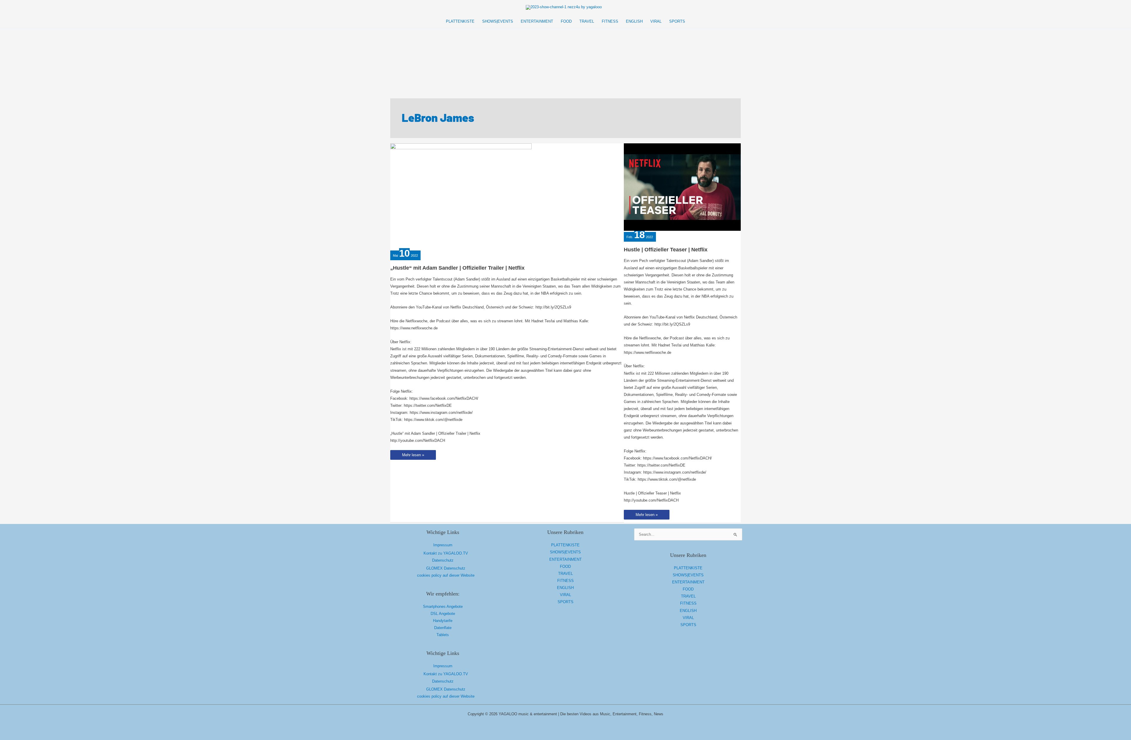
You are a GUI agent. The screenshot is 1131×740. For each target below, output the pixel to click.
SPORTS (565, 602)
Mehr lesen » (413, 456)
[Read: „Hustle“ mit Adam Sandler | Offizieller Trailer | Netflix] (461, 196)
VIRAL (565, 595)
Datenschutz (443, 560)
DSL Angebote (443, 613)
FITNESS (565, 580)
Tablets (442, 635)
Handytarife (442, 620)
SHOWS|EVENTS (565, 552)
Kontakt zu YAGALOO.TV (446, 553)
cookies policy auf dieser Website (445, 575)
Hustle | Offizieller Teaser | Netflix (665, 250)
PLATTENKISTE (565, 545)
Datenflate (443, 627)
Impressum (442, 545)
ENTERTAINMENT (565, 559)
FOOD (565, 566)
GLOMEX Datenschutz (445, 568)
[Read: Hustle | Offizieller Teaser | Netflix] (682, 187)
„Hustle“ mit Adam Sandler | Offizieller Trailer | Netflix (457, 268)
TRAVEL (565, 573)
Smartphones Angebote (443, 606)
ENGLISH (565, 587)
